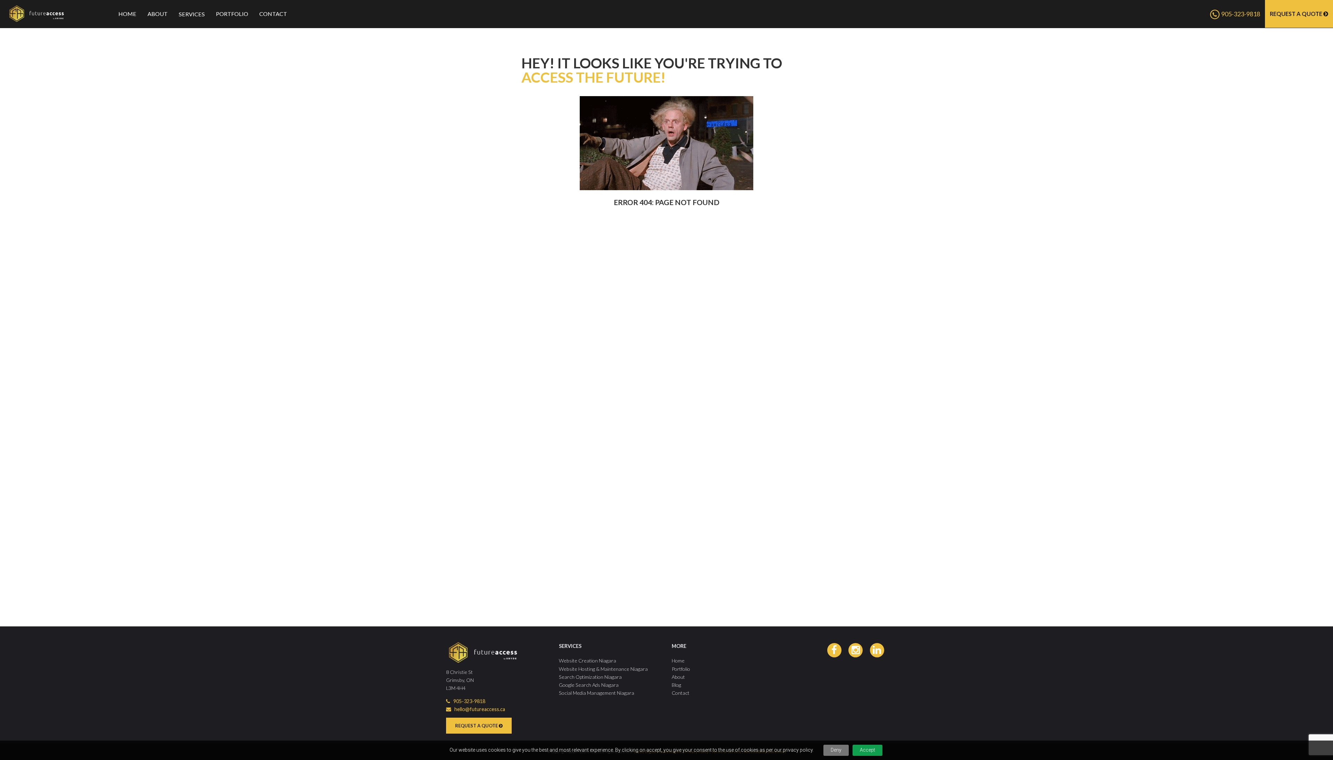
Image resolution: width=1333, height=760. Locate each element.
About (158, 13)
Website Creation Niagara (587, 661)
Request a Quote (1296, 13)
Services (192, 14)
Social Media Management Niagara (596, 693)
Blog (676, 685)
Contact (273, 13)
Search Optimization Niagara (590, 677)
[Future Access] (48, 13)
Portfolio (232, 13)
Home (127, 13)
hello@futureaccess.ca (479, 709)
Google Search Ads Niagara (589, 685)
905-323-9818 (1240, 14)
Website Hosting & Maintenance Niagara (603, 669)
